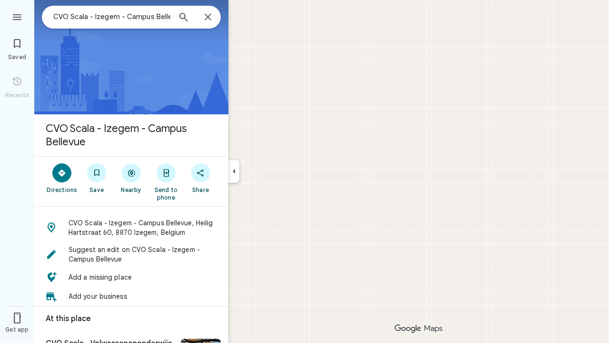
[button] (131, 227)
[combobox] (111, 16)
